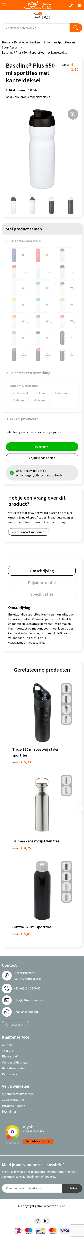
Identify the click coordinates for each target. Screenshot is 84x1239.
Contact (7, 1045)
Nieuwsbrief (10, 1056)
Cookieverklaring (13, 1099)
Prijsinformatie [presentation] (42, 582)
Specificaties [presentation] (41, 594)
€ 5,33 (21, 761)
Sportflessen (10, 47)
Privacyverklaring (13, 1106)
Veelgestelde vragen (15, 1062)
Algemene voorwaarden (18, 1094)
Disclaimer (9, 1111)
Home (6, 42)
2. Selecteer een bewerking (28, 372)
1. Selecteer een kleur (23, 240)
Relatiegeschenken (27, 42)
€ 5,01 (21, 933)
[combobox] (36, 27)
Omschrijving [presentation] (42, 570)
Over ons (8, 1050)
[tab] (42, 571)
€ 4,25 (21, 847)
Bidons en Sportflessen (59, 42)
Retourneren (10, 1074)
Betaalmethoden (13, 1068)
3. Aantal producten (22, 418)
